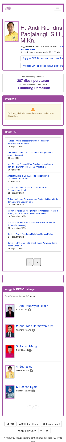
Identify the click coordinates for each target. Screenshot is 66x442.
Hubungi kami (31, 424)
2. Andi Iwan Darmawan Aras (35, 326)
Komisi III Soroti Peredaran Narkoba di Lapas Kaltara (31, 234)
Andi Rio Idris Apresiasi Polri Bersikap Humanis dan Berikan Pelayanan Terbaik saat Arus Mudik (30, 165)
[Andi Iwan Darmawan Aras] (10, 331)
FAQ (11, 424)
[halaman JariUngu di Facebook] (41, 430)
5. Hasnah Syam (26, 387)
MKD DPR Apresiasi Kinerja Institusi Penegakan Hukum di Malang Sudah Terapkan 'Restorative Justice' (33, 212)
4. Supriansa (24, 366)
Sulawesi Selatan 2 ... (30, 49)
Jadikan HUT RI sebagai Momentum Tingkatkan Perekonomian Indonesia (28, 142)
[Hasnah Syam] (10, 392)
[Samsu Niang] (10, 351)
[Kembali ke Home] (8, 8)
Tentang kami (52, 424)
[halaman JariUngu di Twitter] (47, 430)
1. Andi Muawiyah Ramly (32, 305)
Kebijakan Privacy (27, 430)
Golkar (62, 46)
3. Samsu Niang (26, 346)
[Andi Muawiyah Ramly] (10, 311)
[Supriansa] (10, 372)
